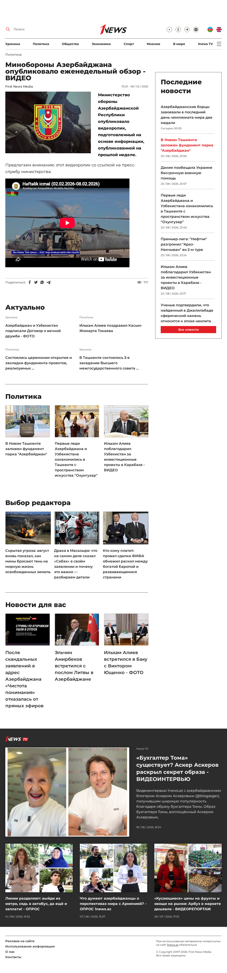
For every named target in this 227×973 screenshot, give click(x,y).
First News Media (19, 86)
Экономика (101, 43)
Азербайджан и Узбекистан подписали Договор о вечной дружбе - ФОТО (33, 330)
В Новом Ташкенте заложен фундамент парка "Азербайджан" (26, 448)
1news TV (205, 43)
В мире (179, 43)
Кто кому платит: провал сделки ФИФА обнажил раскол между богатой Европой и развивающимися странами (125, 563)
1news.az (172, 944)
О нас (10, 951)
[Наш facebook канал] (178, 29)
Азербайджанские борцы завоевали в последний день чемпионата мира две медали (186, 115)
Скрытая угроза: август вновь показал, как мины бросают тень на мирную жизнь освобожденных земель (28, 561)
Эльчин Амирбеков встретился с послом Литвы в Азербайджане (74, 666)
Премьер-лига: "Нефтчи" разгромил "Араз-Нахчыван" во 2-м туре (184, 244)
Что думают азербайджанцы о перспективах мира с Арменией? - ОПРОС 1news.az (113, 903)
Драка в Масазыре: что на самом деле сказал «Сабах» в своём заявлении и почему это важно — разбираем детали (75, 563)
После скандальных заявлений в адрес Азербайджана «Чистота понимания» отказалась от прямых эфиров (24, 679)
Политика (41, 43)
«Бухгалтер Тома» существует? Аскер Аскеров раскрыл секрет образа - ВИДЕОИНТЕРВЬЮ (177, 768)
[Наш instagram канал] (196, 29)
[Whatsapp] (42, 282)
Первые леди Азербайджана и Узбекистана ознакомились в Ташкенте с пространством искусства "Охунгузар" (76, 459)
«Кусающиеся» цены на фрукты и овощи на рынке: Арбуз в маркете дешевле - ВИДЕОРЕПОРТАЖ (187, 903)
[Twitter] (36, 282)
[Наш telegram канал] (187, 29)
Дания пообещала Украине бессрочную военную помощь (186, 172)
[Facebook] (29, 282)
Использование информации (30, 946)
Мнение (153, 43)
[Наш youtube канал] (169, 29)
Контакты (13, 957)
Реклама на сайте (20, 941)
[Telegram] (48, 282)
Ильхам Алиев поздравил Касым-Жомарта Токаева (110, 328)
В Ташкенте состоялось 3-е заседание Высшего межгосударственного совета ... (109, 363)
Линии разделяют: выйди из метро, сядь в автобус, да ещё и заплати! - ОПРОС (36, 903)
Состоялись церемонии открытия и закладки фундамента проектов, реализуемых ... (38, 363)
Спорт (129, 43)
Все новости (188, 330)
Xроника (12, 43)
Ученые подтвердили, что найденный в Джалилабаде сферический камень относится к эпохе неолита (187, 313)
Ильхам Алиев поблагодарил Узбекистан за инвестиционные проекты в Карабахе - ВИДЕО (124, 456)
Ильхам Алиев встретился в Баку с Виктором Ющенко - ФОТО (125, 662)
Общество (70, 43)
